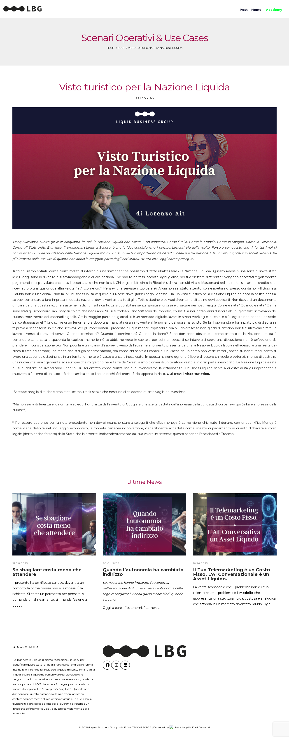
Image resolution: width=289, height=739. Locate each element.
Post (121, 47)
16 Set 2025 (200, 563)
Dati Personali (201, 727)
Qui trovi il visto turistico (188, 374)
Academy (274, 10)
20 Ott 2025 (111, 563)
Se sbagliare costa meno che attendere (47, 572)
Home (110, 47)
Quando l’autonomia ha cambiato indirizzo (143, 572)
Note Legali (182, 727)
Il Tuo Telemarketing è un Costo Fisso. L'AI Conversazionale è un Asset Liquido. (231, 574)
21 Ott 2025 (20, 563)
